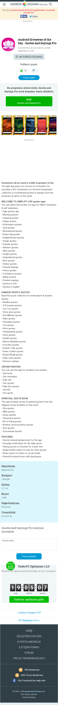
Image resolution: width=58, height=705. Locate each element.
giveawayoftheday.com (35, 691)
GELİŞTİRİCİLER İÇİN (29, 636)
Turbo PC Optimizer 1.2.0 (34, 566)
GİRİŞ (29, 630)
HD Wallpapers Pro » (29, 620)
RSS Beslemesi (32, 669)
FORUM (29, 652)
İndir (29, 101)
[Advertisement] (29, 29)
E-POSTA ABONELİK (29, 641)
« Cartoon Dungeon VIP (29, 612)
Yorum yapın (29, 77)
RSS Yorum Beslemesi (32, 675)
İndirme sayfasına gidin (29, 599)
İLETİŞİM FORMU (29, 647)
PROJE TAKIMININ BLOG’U (29, 658)
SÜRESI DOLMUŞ (29, 56)
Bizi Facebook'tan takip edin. (32, 680)
